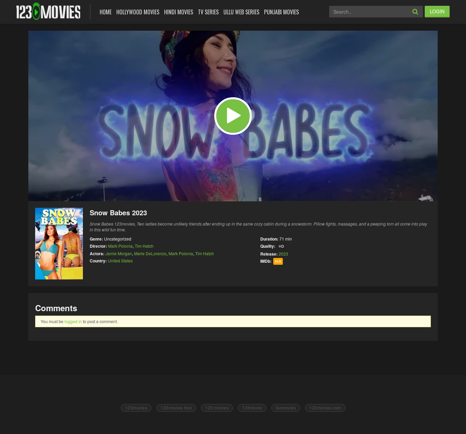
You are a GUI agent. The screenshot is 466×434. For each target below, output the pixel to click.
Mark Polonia (120, 246)
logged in (73, 321)
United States (120, 260)
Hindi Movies (178, 12)
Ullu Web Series (241, 12)
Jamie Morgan (118, 253)
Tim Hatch (144, 246)
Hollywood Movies (137, 12)
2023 (283, 254)
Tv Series (208, 12)
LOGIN (437, 11)
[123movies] (48, 11)
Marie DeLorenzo (150, 253)
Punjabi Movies (281, 12)
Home (106, 12)
